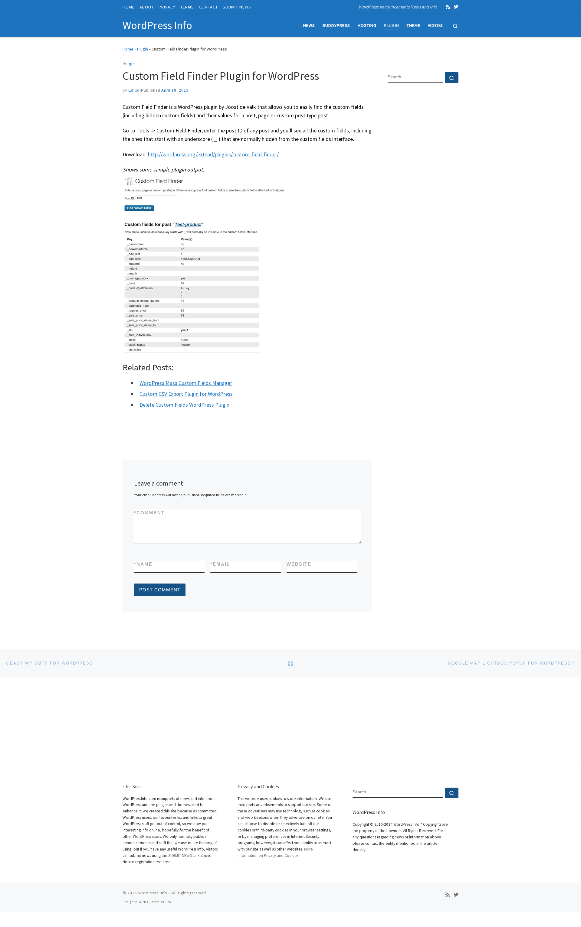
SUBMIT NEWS (180, 855)
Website (299, 564)
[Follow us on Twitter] (456, 6)
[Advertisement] (423, 185)
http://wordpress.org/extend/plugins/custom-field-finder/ (213, 154)
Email (220, 564)
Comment (149, 512)
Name (143, 564)
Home (128, 49)
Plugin (142, 49)
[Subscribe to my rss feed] (448, 6)
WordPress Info (152, 893)
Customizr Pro (159, 902)
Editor (134, 90)
